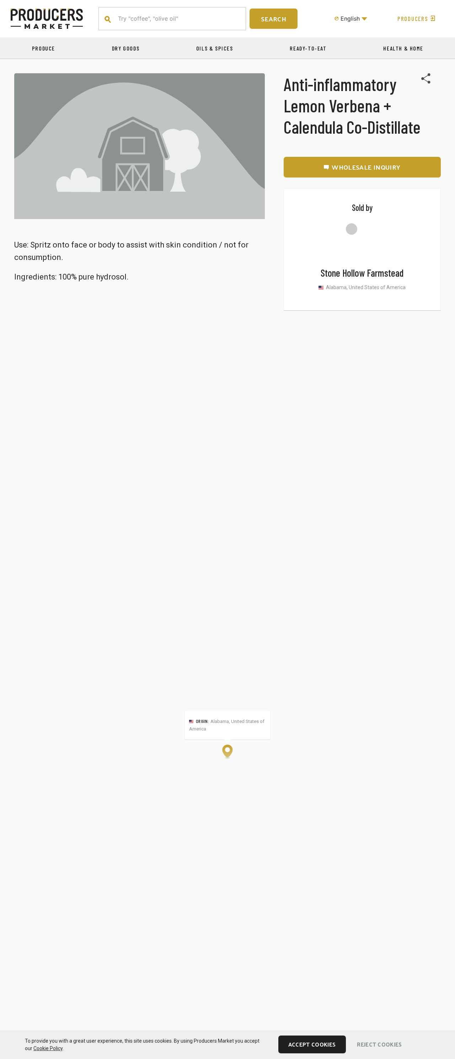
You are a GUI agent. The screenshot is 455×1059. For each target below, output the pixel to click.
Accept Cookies (312, 1044)
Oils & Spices (214, 48)
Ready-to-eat (308, 48)
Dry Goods (125, 48)
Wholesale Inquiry (366, 167)
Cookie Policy (48, 1048)
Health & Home (403, 48)
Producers (412, 18)
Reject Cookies (379, 1044)
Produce (43, 48)
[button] (227, 752)
